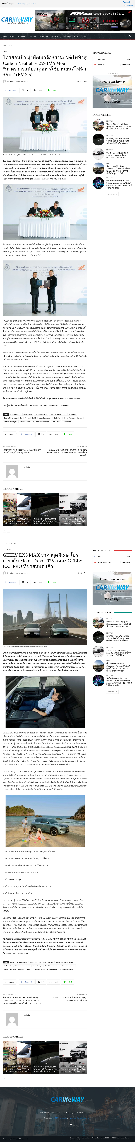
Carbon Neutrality (41, 414)
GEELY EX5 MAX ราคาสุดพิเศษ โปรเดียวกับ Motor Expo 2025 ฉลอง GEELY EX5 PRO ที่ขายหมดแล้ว (67, 452)
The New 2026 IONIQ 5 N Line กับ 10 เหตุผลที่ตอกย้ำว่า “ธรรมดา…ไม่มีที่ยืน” (73, 521)
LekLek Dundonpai (42, 422)
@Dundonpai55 (15, 414)
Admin (12, 81)
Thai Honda (67, 422)
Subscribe (126, 65)
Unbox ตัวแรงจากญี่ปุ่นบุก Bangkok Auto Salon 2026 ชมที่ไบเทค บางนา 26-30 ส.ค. (16, 521)
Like (128, 59)
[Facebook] (120, 2)
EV (21, 418)
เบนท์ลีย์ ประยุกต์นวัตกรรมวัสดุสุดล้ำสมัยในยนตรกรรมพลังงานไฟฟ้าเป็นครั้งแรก (45, 521)
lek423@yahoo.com (60, 1118)
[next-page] (8, 530)
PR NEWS (16, 516)
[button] (85, 20)
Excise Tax (57, 418)
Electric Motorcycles (11, 418)
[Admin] (5, 81)
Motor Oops (56, 422)
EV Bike (27, 418)
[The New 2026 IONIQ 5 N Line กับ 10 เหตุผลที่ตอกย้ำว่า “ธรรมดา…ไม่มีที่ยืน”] (73, 509)
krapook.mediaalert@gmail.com (79, 1118)
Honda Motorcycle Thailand (73, 418)
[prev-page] (4, 530)
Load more (111, 194)
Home (5, 46)
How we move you (10, 422)
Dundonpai (72, 414)
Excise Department (44, 418)
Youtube (129, 5)
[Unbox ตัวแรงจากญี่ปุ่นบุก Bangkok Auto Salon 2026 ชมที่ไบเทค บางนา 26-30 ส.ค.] (17, 509)
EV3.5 (34, 418)
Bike (10, 46)
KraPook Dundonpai (27, 422)
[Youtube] (124, 5)
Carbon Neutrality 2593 (58, 414)
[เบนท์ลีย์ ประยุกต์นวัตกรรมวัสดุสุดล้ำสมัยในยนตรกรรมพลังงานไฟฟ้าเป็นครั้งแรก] (45, 509)
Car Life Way (27, 414)
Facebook (126, 2)
